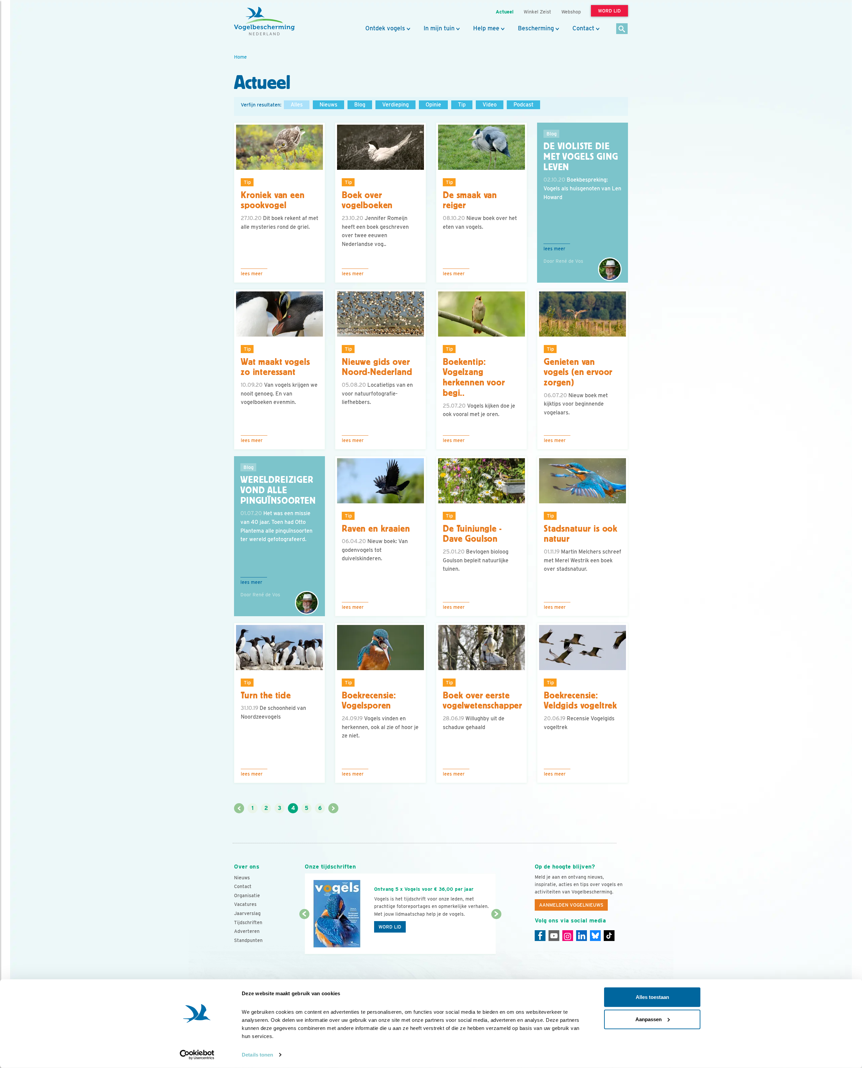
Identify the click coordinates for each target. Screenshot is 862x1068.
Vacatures (245, 904)
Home (240, 57)
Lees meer (252, 273)
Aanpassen (648, 1019)
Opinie (433, 104)
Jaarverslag (247, 913)
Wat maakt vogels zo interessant (275, 367)
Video (490, 104)
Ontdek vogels (385, 28)
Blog (359, 104)
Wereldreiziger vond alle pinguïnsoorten (278, 490)
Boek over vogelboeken (367, 200)
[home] (264, 21)
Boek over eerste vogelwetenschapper (482, 700)
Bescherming (536, 28)
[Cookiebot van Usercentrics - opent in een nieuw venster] (197, 1055)
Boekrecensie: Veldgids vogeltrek (580, 700)
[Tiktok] (609, 935)
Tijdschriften (248, 922)
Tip (462, 104)
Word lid (389, 927)
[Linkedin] (581, 935)
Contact (583, 28)
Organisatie (247, 895)
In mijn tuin (439, 28)
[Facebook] (540, 935)
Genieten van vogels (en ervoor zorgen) (578, 372)
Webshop (571, 11)
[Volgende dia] (496, 934)
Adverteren (247, 931)
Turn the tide (266, 695)
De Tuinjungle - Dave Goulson (472, 534)
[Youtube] (554, 935)
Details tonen (257, 1055)
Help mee (486, 28)
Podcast (523, 104)
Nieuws (328, 104)
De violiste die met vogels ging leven (580, 156)
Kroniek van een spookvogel (273, 200)
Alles (297, 104)
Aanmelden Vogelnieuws (571, 905)
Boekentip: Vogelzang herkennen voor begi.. (474, 377)
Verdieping (395, 104)
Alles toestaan (652, 997)
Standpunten (248, 940)
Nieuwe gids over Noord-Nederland (377, 367)
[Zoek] (622, 29)
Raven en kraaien (376, 529)
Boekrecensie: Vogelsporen (369, 700)
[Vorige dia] (304, 934)
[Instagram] (567, 935)
